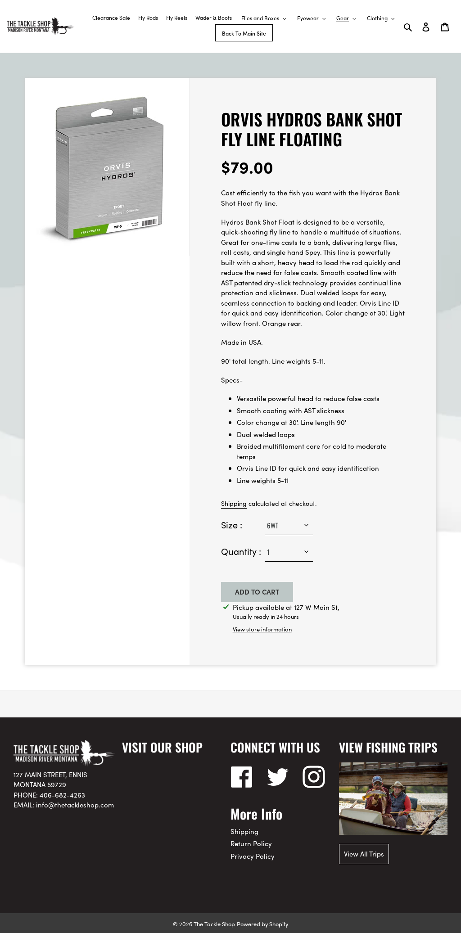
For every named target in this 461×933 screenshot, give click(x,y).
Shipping (234, 503)
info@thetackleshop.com (75, 804)
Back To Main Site (244, 33)
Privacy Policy (252, 856)
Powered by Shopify (262, 923)
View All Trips (364, 853)
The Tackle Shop (214, 923)
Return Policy (251, 843)
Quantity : (241, 551)
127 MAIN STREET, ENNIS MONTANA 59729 (50, 779)
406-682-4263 (62, 794)
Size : (231, 524)
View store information (262, 629)
